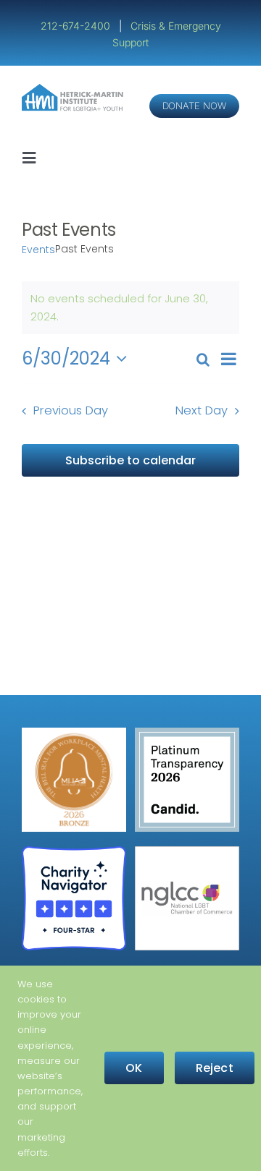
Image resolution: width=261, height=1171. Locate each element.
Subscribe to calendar (130, 460)
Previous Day (70, 410)
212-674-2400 (77, 26)
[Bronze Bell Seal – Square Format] (74, 733)
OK (133, 1068)
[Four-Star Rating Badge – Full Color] (74, 851)
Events (38, 250)
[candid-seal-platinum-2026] (187, 733)
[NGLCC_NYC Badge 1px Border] (187, 851)
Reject (214, 1068)
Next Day (201, 410)
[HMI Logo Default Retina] (74, 89)
